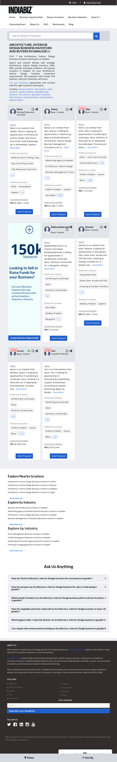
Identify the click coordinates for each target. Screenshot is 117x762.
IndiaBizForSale (13, 658)
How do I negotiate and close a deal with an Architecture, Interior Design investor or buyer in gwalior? (58, 610)
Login (74, 2)
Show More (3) (16, 550)
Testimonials (58, 24)
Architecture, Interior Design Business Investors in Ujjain (31, 492)
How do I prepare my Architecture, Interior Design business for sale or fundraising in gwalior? (54, 588)
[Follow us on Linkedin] (22, 724)
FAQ (46, 24)
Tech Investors (24, 94)
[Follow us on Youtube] (34, 724)
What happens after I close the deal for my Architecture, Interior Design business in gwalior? (58, 619)
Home (12, 17)
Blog (71, 24)
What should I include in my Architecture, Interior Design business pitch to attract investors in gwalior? (57, 599)
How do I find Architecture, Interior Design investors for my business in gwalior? (51, 578)
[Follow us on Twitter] (10, 724)
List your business (19, 82)
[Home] (21, 12)
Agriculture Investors (41, 94)
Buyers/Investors (55, 17)
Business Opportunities (31, 17)
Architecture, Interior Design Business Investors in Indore (32, 481)
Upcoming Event (17, 24)
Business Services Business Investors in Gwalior (28, 507)
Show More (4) (16, 524)
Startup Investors (26, 89)
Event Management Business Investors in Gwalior (29, 534)
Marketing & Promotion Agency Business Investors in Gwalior (34, 541)
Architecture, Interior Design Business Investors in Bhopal (32, 485)
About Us (34, 24)
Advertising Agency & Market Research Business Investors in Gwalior (36, 511)
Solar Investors (16, 97)
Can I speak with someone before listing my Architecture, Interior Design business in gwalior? (58, 628)
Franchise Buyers (31, 97)
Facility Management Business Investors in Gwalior (29, 537)
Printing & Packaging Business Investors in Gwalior (29, 544)
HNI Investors (41, 89)
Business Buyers (16, 100)
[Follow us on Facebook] (16, 724)
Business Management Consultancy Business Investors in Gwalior (35, 518)
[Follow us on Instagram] (28, 724)
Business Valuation (77, 17)
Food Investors (46, 97)
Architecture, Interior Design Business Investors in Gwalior (32, 515)
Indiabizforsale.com (76, 649)
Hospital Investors (26, 91)
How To (95, 17)
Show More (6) (16, 498)
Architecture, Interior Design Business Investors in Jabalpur (32, 488)
